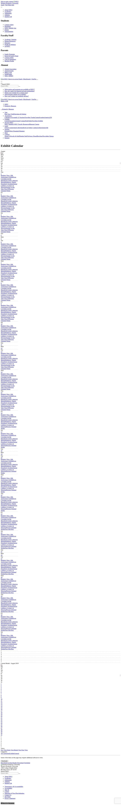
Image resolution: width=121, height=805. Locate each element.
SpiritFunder (8, 74)
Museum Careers (34, 124)
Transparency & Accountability (14, 786)
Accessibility (8, 788)
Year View (24, 750)
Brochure (40, 136)
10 (1, 324)
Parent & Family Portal (11, 56)
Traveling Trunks (30, 117)
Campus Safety (9, 24)
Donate (7, 131)
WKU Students (9, 124)
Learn (6, 126)
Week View (10, 750)
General (16, 753)
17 (1, 432)
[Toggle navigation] (1, 109)
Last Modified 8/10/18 (7, 803)
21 (1, 476)
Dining (7, 30)
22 (1, 495)
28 (1, 577)
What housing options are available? (15, 94)
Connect (7, 134)
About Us (7, 136)
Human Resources (10, 41)
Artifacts (39, 128)
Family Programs (10, 54)
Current (7, 121)
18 (1, 451)
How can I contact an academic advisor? (17, 96)
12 (1, 348)
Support (7, 129)
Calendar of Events (10, 117)
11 (1, 344)
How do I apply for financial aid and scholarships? (20, 91)
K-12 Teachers (20, 117)
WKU (6, 104)
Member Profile (9, 61)
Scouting (41, 117)
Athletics (7, 15)
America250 (48, 117)
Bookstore (8, 26)
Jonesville (45, 128)
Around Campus (20, 121)
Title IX (7, 790)
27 (1, 558)
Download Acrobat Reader (9, 763)
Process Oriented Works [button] (7, 190)
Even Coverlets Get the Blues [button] (8, 178)
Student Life (8, 16)
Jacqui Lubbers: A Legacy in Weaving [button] (9, 185)
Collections (19, 128)
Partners (7, 138)
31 (1, 634)
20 (1, 457)
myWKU (7, 46)
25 (1, 551)
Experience (8, 116)
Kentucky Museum (10, 106)
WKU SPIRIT (9, 76)
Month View (17, 750)
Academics (8, 11)
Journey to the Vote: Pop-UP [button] (8, 188)
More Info (11, 5)
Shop (6, 133)
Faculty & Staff (15, 136)
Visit (6, 5)
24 (1, 533)
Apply (3, 5)
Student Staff (23, 136)
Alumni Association (10, 69)
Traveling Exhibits (37, 121)
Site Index (8, 797)
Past (26, 121)
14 (1, 372)
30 (1, 615)
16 (1, 413)
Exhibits (7, 119)
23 (1, 514)
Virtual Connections (10, 128)
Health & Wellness (10, 44)
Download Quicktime (23, 763)
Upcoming (12, 121)
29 (1, 596)
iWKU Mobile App (10, 28)
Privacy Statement (10, 798)
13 (1, 351)
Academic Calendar (10, 39)
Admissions (8, 13)
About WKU (8, 10)
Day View (4, 750)
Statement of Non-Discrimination (14, 793)
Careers (7, 791)
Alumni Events (9, 71)
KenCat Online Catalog (30, 128)
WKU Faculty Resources (21, 124)
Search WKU (5, 84)
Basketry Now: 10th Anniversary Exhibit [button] (7, 176)
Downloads (4, 761)
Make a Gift (8, 72)
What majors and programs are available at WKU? (20, 89)
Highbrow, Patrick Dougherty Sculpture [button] (8, 183)
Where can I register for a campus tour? (16, 93)
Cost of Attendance (10, 59)
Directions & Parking (20, 114)
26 (1, 555)
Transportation (9, 31)
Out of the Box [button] (9, 529)
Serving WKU (9, 122)
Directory (7, 43)
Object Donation (14, 131)
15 (1, 392)
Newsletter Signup (48, 136)
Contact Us (8, 795)
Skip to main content (7, 1)
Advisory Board (32, 136)
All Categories (5, 753)
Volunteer (22, 131)
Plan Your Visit (9, 114)
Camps (37, 117)
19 (1, 454)
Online (30, 121)
